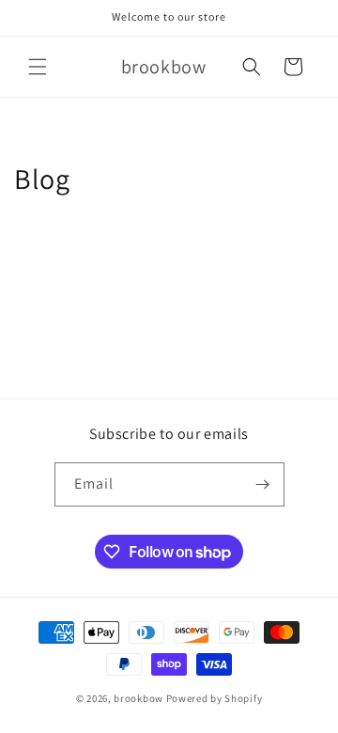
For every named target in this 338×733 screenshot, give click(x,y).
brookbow (138, 698)
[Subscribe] (263, 484)
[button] (37, 66)
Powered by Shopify (214, 698)
